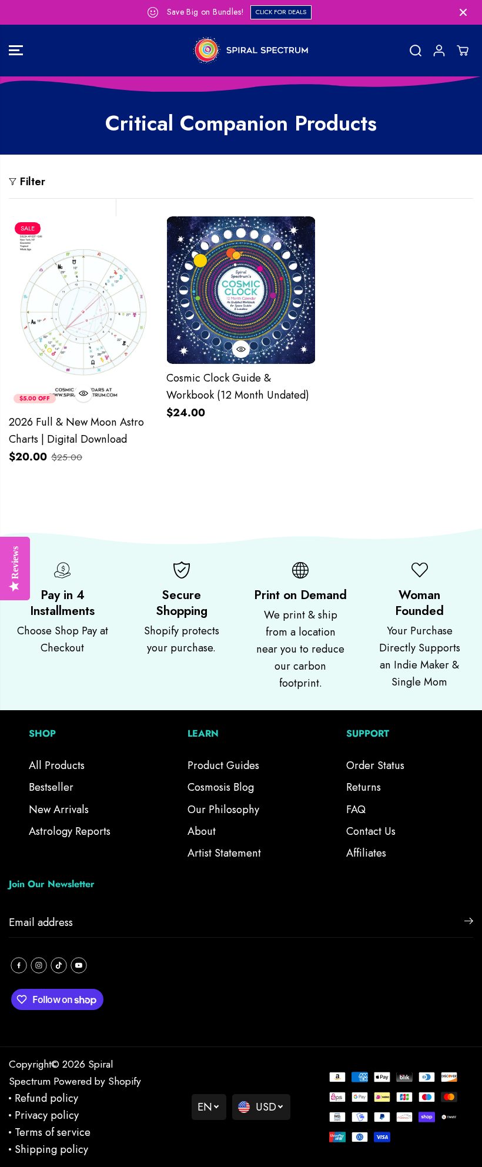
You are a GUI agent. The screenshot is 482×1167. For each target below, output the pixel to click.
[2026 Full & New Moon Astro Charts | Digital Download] (83, 312)
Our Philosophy (223, 809)
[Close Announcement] (463, 12)
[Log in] (439, 50)
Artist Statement (224, 853)
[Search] (415, 50)
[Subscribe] (468, 923)
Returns (363, 787)
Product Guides (223, 765)
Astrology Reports (70, 831)
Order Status (375, 765)
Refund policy (46, 1098)
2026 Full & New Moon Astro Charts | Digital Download (76, 430)
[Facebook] (19, 965)
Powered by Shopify (97, 1081)
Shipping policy (51, 1149)
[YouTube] (79, 965)
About (202, 831)
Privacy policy (47, 1115)
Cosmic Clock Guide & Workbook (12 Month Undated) (237, 386)
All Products (57, 765)
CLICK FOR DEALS (281, 11)
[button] (16, 50)
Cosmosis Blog (221, 787)
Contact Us (371, 831)
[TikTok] (59, 965)
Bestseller (51, 787)
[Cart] (462, 50)
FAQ (356, 809)
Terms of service (53, 1132)
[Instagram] (39, 965)
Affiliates (366, 853)
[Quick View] (83, 393)
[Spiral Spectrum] (241, 50)
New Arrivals (59, 809)
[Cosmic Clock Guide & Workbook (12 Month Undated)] (241, 290)
